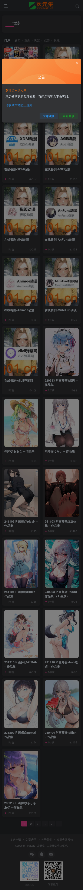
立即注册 (49, 116)
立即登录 (68, 116)
